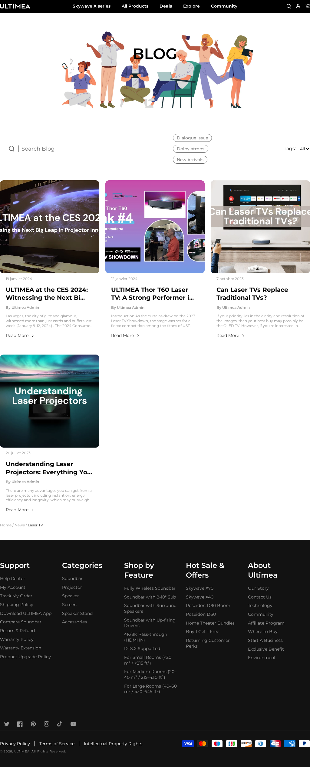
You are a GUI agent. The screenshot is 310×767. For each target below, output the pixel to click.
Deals (166, 6)
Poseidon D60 (201, 614)
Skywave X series (91, 6)
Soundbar (72, 578)
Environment (262, 657)
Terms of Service (56, 743)
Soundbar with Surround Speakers (150, 608)
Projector (72, 587)
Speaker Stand (77, 613)
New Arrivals (190, 159)
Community (224, 6)
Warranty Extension (20, 648)
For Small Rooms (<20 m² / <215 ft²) (147, 660)
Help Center (12, 578)
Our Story (258, 588)
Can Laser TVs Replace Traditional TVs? (252, 294)
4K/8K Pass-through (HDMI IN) (145, 637)
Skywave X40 (199, 597)
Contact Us (260, 597)
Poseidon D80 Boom (208, 605)
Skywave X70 (199, 588)
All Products (135, 6)
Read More (17, 335)
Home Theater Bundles (210, 623)
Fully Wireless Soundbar (150, 588)
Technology (260, 605)
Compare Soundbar (20, 622)
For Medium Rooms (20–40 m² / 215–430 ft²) (150, 674)
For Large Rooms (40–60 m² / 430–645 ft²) (150, 689)
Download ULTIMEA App (25, 613)
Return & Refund (17, 630)
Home (6, 525)
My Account (12, 587)
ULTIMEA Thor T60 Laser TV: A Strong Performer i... (152, 294)
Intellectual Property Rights (113, 743)
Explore (191, 6)
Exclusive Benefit (266, 649)
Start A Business (265, 640)
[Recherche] (288, 6)
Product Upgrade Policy (25, 656)
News (20, 525)
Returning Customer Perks (208, 643)
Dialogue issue (192, 138)
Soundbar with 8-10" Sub (150, 597)
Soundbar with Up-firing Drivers (150, 623)
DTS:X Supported (142, 648)
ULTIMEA (22, 751)
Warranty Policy (17, 639)
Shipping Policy (16, 604)
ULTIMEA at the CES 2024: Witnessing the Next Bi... (47, 294)
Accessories (74, 622)
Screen (69, 604)
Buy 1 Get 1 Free (202, 631)
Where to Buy (263, 631)
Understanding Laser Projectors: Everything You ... (48, 468)
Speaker (70, 596)
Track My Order (16, 596)
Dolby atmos (190, 149)
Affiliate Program (266, 623)
